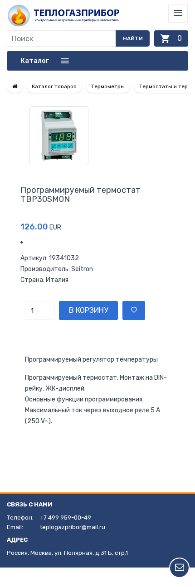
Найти (133, 38)
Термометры (108, 86)
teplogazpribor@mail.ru (72, 527)
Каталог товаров (54, 86)
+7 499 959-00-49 (65, 517)
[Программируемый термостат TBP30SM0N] (97, 135)
